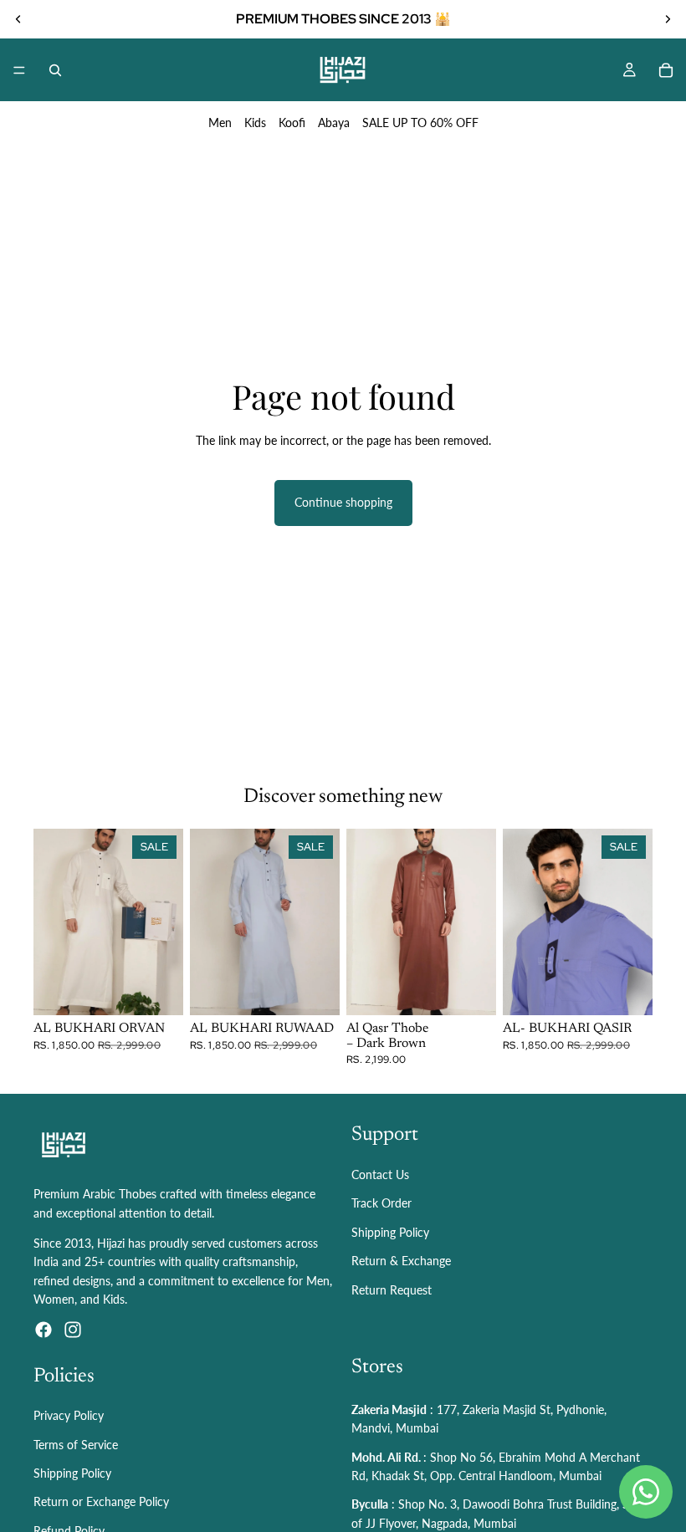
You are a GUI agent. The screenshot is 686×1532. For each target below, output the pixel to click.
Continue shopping (343, 502)
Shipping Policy (390, 1232)
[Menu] (19, 70)
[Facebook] (43, 1330)
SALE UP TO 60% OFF (420, 122)
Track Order (381, 1204)
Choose (171, 989)
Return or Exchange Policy (101, 1502)
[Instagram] (73, 1330)
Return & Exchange (401, 1261)
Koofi (292, 122)
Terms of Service (75, 1445)
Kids (255, 122)
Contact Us (380, 1174)
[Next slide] (667, 19)
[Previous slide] (18, 19)
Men (220, 122)
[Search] (55, 70)
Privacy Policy (68, 1416)
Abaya (334, 122)
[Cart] (666, 70)
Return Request (391, 1290)
